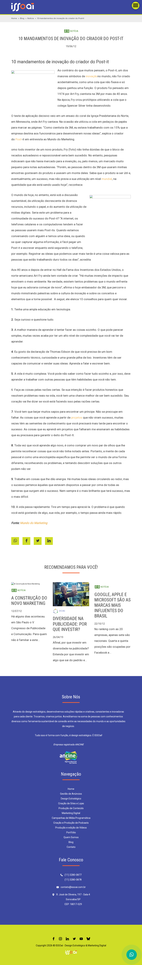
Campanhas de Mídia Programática (71, 818)
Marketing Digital (71, 813)
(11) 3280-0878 (73, 879)
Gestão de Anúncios (71, 793)
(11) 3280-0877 (73, 874)
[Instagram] (60, 939)
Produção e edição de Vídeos (71, 827)
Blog (22, 18)
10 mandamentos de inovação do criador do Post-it (60, 18)
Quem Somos (71, 837)
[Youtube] (81, 939)
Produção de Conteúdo (71, 808)
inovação (91, 76)
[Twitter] (74, 939)
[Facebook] (53, 939)
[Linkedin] (67, 939)
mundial (107, 179)
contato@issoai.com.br (73, 887)
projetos (76, 417)
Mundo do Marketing (33, 523)
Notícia (30, 18)
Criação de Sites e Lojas (71, 803)
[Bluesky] (88, 939)
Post (18, 139)
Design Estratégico (71, 798)
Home (14, 18)
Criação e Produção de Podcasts (71, 822)
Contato (71, 847)
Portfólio (71, 832)
